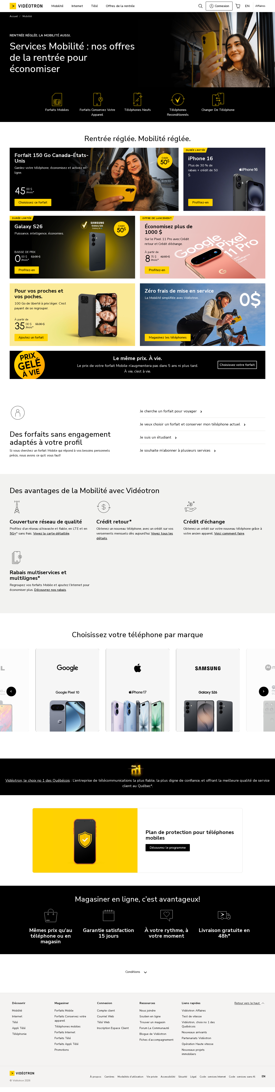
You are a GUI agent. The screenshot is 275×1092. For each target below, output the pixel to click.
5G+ (13, 533)
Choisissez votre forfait (237, 365)
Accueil (14, 16)
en (263, 1076)
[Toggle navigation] (145, 972)
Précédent (12, 691)
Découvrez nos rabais (50, 590)
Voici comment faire (229, 533)
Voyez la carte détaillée (51, 533)
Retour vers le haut (248, 1003)
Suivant (264, 691)
